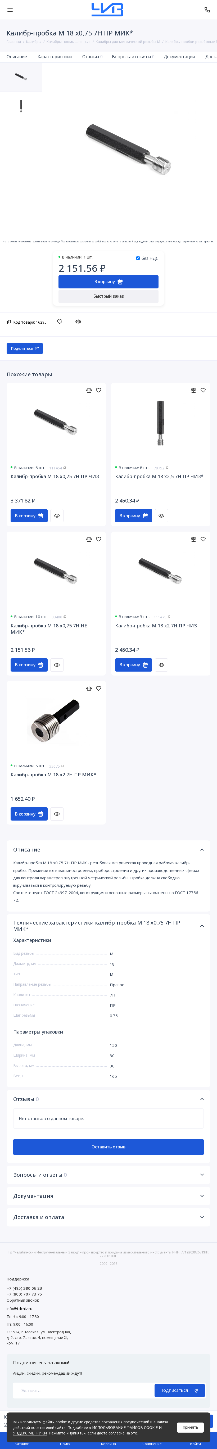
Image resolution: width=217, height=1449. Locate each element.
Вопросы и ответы (133, 57)
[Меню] (10, 10)
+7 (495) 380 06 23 (24, 1288)
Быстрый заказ (108, 296)
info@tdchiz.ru (19, 1308)
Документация (179, 57)
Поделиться (22, 348)
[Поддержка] (207, 10)
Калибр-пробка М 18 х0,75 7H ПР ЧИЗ (55, 476)
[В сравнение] (79, 321)
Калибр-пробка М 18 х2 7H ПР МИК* (53, 774)
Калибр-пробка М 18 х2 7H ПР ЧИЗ (156, 625)
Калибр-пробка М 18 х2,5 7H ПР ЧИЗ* (159, 476)
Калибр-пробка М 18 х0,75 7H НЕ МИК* (49, 628)
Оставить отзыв (108, 1147)
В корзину (25, 516)
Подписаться (174, 1390)
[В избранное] (61, 321)
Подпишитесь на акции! (41, 1362)
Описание (17, 57)
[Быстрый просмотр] (57, 515)
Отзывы (92, 57)
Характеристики (55, 57)
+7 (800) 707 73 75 (24, 1294)
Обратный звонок (23, 1300)
